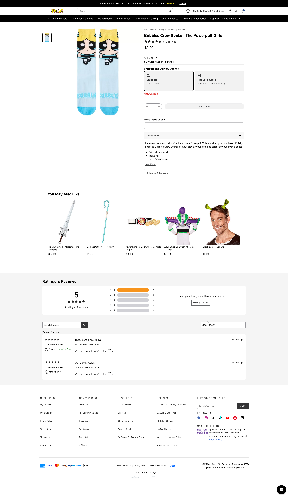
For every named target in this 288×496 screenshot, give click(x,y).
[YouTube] (228, 418)
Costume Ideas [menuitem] (170, 18)
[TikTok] (220, 418)
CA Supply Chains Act (166, 412)
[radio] (169, 81)
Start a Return (46, 429)
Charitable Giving (125, 421)
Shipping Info (46, 437)
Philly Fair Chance (165, 421)
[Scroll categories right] (239, 18)
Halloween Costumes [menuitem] (83, 18)
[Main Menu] (45, 11)
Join (242, 406)
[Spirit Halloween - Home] (57, 11)
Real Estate (84, 437)
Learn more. (216, 439)
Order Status (46, 412)
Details (182, 3)
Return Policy (46, 421)
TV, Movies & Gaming (154, 29)
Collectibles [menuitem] (229, 18)
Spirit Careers (85, 429)
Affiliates (83, 445)
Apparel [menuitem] (214, 18)
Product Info (45, 445)
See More (151, 164)
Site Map (122, 412)
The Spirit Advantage (88, 412)
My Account (45, 404)
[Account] (236, 11)
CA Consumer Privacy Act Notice (171, 404)
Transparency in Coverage (168, 445)
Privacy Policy (140, 465)
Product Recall (124, 429)
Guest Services (124, 404)
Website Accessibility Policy (169, 437)
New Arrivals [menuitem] (60, 18)
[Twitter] (213, 418)
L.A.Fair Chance (164, 429)
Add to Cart (204, 106)
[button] (98, 72)
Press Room (84, 421)
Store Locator (85, 404)
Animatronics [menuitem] (123, 18)
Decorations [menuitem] (105, 18)
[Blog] (242, 418)
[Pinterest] (235, 418)
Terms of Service (124, 465)
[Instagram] (206, 418)
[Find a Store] (230, 11)
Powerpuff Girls (177, 29)
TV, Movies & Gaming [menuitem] (146, 18)
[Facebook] (199, 418)
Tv (167, 29)
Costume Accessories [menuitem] (194, 18)
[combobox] (125, 11)
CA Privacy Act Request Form (131, 437)
